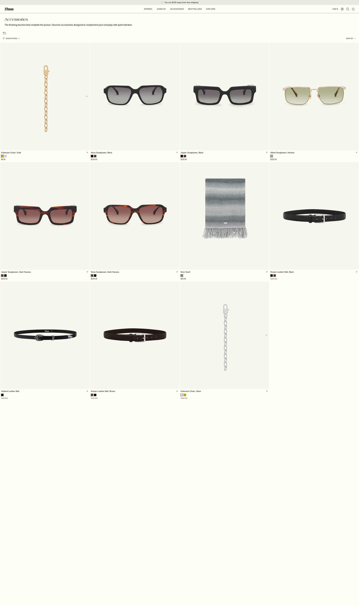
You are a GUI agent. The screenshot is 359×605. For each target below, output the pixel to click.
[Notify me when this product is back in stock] (267, 391)
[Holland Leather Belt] (44, 335)
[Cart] (353, 9)
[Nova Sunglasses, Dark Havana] (134, 215)
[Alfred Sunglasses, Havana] (314, 96)
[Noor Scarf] (224, 215)
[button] (148, 9)
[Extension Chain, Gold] (44, 96)
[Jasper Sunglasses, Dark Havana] (44, 215)
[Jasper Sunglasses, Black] (224, 96)
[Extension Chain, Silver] (224, 335)
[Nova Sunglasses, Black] (134, 96)
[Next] (87, 96)
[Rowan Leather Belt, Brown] (134, 335)
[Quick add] (87, 152)
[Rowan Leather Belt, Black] (314, 215)
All (4, 32)
